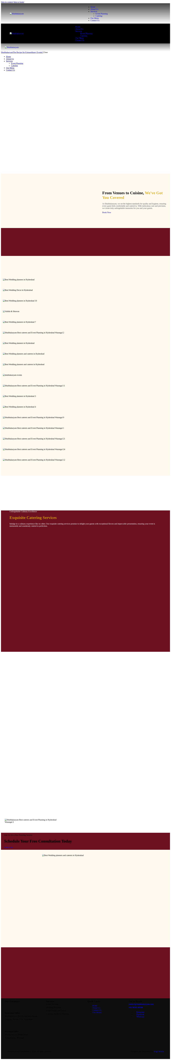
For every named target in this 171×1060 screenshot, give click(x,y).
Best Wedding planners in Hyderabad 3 (85, 401)
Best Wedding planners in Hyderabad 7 (85, 327)
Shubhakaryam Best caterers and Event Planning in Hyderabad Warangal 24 (85, 454)
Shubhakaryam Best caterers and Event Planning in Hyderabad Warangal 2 (85, 338)
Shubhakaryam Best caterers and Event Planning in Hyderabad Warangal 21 (85, 444)
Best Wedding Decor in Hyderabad (85, 295)
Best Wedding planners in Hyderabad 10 (86, 306)
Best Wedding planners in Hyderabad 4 (85, 412)
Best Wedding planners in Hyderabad (85, 284)
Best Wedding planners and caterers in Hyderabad (85, 359)
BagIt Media (159, 1051)
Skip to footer (18, 2)
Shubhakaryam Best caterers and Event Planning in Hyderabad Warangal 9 (85, 422)
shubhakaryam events (86, 380)
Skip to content (7, 2)
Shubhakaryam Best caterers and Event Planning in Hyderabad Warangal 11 (85, 391)
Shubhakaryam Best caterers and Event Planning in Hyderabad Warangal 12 (85, 465)
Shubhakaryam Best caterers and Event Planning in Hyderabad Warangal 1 (85, 433)
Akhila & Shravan (85, 316)
